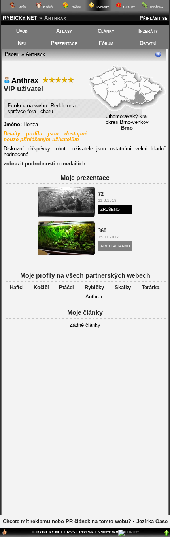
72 (101, 194)
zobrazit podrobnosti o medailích (44, 164)
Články (106, 31)
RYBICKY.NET (20, 18)
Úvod (22, 31)
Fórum (106, 43)
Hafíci (20, 7)
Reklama (86, 532)
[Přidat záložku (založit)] (4, 533)
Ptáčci (74, 7)
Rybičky (94, 287)
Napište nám (108, 532)
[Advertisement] (85, 424)
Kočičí (47, 7)
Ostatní (148, 43)
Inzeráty (148, 31)
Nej (22, 43)
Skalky (128, 7)
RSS (71, 532)
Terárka (155, 7)
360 (102, 231)
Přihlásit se (153, 18)
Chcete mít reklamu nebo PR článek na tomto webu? (67, 521)
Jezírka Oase (152, 521)
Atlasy (64, 31)
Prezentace (64, 43)
